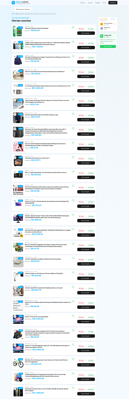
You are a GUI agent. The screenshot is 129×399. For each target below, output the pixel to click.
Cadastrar (113, 3)
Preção (91, 29)
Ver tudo (113, 19)
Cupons (90, 3)
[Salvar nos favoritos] (14, 27)
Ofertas (82, 3)
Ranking (97, 3)
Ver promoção (85, 33)
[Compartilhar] (73, 27)
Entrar (105, 3)
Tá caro (82, 29)
